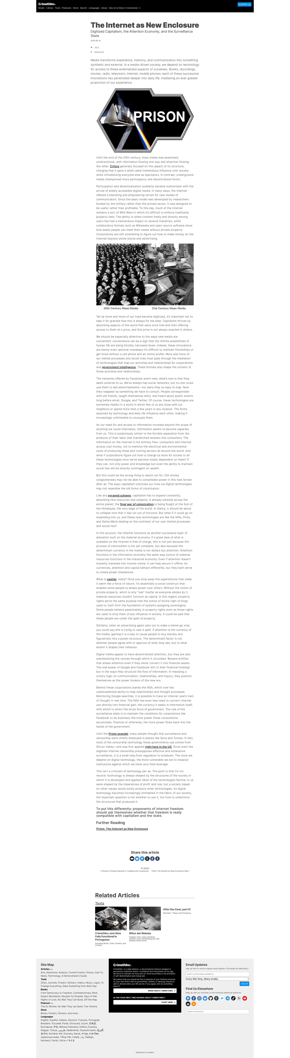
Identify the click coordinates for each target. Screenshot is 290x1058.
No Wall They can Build (70, 1006)
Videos (81, 982)
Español (54, 1020)
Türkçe (53, 1030)
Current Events (77, 972)
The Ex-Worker (49, 1006)
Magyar (45, 1030)
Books (42, 8)
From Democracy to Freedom (56, 992)
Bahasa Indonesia (68, 1026)
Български (46, 1026)
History (89, 972)
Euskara (92, 1026)
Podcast (45, 1003)
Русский (56, 1023)
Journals (52, 982)
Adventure (51, 972)
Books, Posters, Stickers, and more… (60, 1013)
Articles (45, 969)
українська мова (50, 1037)
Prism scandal (118, 733)
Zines (44, 982)
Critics (114, 166)
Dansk (77, 1033)
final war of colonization (137, 504)
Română (53, 1033)
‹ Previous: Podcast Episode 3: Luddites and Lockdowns (124, 871)
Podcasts (66, 8)
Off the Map (90, 999)
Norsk (55, 1040)
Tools (57, 8)
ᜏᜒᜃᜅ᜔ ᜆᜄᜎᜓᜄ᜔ (66, 1040)
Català (75, 1037)
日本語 (92, 1023)
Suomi (84, 1023)
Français (82, 1020)
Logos (96, 982)
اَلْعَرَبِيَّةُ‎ (100, 1030)
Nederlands (99, 52)
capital (111, 579)
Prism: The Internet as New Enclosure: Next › (171, 871)
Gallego (89, 1037)
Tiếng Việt (65, 1037)
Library (49, 8)
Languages (94, 8)
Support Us (244, 4)
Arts (43, 972)
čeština (83, 1026)
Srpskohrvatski (88, 1030)
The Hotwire (90, 1006)
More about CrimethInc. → (161, 991)
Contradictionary (82, 992)
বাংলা (60, 1033)
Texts (96, 47)
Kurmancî (46, 1040)
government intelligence (119, 367)
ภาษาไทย (93, 1033)
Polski (65, 1023)
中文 (56, 1026)
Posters (62, 982)
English (44, 1020)
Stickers (71, 982)
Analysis (63, 972)
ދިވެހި (82, 1037)
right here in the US (158, 746)
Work (95, 992)
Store (75, 8)
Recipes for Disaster (72, 996)
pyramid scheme (119, 495)
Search (83, 8)
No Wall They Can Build (70, 999)
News (44, 976)
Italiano (63, 1020)
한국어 (44, 1033)
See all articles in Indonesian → (125, 8)
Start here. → (168, 1002)
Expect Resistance (50, 996)
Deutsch (72, 1020)
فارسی (61, 1030)
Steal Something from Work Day (80, 986)
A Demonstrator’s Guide (74, 976)
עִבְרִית (85, 1033)
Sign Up (244, 984)
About (104, 8)
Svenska (68, 1033)
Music (89, 982)
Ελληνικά (75, 1023)
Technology (54, 976)
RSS (51, 969)
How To (99, 972)
